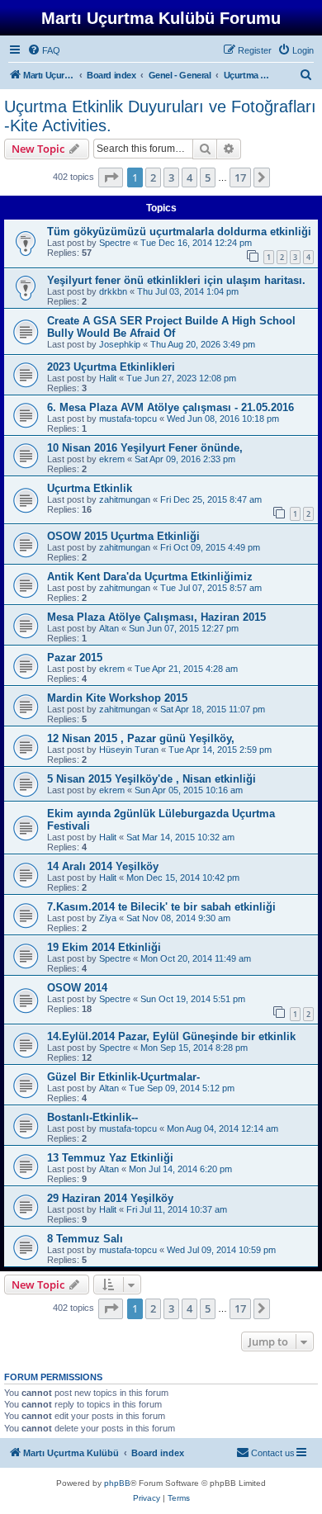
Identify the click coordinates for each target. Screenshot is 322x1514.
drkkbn (113, 291)
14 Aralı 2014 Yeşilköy (103, 866)
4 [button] (189, 177)
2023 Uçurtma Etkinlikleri (111, 367)
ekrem (112, 459)
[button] (110, 177)
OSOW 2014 (77, 988)
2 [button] (153, 177)
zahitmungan (124, 499)
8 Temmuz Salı (85, 1238)
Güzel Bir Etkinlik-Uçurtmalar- (123, 1077)
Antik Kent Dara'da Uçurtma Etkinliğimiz (150, 576)
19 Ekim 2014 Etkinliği (104, 947)
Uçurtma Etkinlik (89, 488)
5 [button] (208, 177)
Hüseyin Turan (129, 750)
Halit (107, 378)
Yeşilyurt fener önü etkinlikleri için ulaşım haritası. (176, 280)
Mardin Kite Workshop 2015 (117, 698)
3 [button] (171, 177)
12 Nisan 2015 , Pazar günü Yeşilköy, (140, 738)
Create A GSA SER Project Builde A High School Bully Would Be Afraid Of (171, 327)
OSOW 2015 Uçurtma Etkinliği (123, 536)
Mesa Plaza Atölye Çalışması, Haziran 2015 (156, 617)
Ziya (107, 918)
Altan (109, 628)
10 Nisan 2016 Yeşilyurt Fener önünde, (145, 448)
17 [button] (240, 177)
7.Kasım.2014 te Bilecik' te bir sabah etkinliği (161, 907)
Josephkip (119, 344)
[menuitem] (43, 50)
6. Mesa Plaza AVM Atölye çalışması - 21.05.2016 (170, 407)
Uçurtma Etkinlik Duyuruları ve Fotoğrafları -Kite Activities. (160, 116)
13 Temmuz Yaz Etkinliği (110, 1158)
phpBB (117, 1483)
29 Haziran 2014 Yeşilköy (110, 1198)
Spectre (114, 243)
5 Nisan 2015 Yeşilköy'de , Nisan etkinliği (151, 779)
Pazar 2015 (74, 657)
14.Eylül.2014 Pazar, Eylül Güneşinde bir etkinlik (171, 1036)
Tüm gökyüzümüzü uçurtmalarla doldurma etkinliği (179, 231)
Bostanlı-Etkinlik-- (92, 1117)
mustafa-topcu (128, 418)
